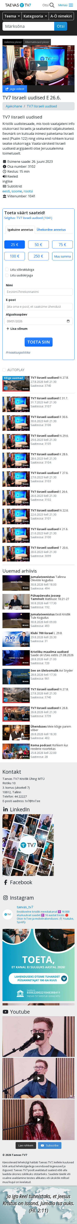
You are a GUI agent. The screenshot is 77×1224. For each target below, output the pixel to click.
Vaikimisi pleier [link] (13, 42)
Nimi (9, 285)
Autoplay (15, 370)
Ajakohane (14, 106)
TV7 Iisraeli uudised (42, 106)
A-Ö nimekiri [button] (61, 16)
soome (16, 191)
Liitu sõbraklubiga (22, 269)
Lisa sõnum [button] (19, 329)
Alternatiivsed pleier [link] (37, 42)
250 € (38, 256)
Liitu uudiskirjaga (21, 275)
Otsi (60, 26)
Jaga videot (16, 89)
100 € (14, 256)
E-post (11, 300)
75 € (62, 244)
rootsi (28, 191)
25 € (14, 244)
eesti (6, 191)
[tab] (20, 230)
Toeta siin (38, 342)
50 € (38, 244)
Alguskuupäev (16, 314)
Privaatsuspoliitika (18, 352)
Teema (10, 16)
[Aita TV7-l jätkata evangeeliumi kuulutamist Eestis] (38, 965)
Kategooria (33, 16)
